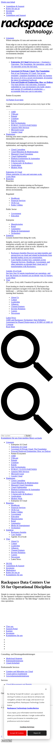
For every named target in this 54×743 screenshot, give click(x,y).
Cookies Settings (27, 727)
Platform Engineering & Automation (25, 158)
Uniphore (15, 118)
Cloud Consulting (18, 149)
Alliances (14, 304)
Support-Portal (12, 629)
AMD (13, 112)
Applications (16, 165)
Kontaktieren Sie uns (9, 438)
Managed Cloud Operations (22, 154)
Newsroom (15, 313)
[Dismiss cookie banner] (46, 689)
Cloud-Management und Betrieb (19, 684)
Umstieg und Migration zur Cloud (19, 671)
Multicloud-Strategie (14, 658)
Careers (14, 311)
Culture (14, 300)
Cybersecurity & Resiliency (22, 163)
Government (16, 213)
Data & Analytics (18, 161)
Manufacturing (17, 224)
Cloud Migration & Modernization (24, 152)
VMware (14, 114)
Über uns (9, 626)
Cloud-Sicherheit (12, 663)
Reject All (37, 733)
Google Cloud (16, 132)
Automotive (15, 229)
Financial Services (18, 200)
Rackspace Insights (31, 255)
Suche (28, 436)
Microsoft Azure (17, 130)
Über (8, 280)
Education (15, 216)
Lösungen (10, 38)
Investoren (10, 633)
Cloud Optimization (19, 156)
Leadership (15, 302)
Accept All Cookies (17, 733)
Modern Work (16, 167)
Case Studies (30, 263)
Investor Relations (18, 309)
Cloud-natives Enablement (16, 674)
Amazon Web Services (20, 127)
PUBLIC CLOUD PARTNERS (24, 125)
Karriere (9, 631)
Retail (13, 226)
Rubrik (14, 121)
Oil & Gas (15, 203)
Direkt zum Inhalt (8, 2)
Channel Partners (18, 306)
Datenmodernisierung (14, 661)
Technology (15, 233)
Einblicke (10, 235)
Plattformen (10, 134)
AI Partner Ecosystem (14, 100)
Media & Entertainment (20, 231)
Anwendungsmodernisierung (17, 676)
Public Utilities (17, 205)
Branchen (10, 179)
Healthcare (15, 198)
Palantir (14, 116)
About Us (15, 297)
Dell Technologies (18, 123)
